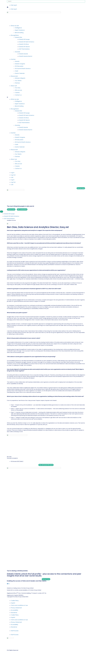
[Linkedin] (7, 583)
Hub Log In (14, 5)
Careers (17, 92)
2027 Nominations (24, 49)
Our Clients (18, 80)
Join (12, 177)
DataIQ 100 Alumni (24, 46)
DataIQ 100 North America (26, 42)
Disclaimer (14, 612)
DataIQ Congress (20, 64)
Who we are (18, 90)
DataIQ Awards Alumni (25, 56)
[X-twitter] (8, 583)
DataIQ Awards (23, 54)
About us (13, 86)
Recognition (14, 35)
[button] (46, 7)
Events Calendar (20, 73)
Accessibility (14, 610)
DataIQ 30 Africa (24, 44)
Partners (17, 83)
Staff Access (14, 631)
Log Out (13, 175)
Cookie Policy (15, 600)
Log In (12, 172)
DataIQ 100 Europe (24, 39)
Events (13, 59)
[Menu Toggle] (1, 211)
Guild (16, 71)
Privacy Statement (16, 608)
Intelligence (18, 28)
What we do (14, 26)
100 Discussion (19, 66)
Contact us (18, 95)
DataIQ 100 (18, 37)
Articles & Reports (20, 78)
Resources (14, 76)
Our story (17, 88)
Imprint (13, 603)
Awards (17, 52)
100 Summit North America (23, 68)
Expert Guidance (20, 30)
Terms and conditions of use (19, 605)
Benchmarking (19, 32)
